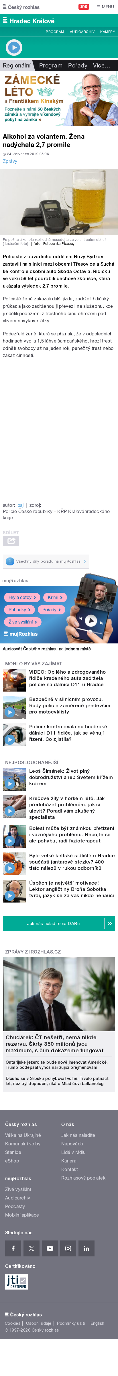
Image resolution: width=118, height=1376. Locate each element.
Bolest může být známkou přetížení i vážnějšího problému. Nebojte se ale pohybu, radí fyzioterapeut (71, 834)
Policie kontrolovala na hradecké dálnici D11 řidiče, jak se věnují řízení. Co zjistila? (68, 733)
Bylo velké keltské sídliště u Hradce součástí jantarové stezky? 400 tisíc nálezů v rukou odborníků (72, 862)
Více (101, 65)
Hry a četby (20, 597)
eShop (12, 1161)
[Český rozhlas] (21, 7)
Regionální (17, 65)
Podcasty (15, 1206)
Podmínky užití (71, 1323)
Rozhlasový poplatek (83, 1178)
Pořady (77, 65)
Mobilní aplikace (22, 1215)
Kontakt (69, 1169)
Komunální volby (22, 1144)
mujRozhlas (15, 580)
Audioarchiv (82, 32)
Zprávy (10, 161)
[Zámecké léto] (59, 98)
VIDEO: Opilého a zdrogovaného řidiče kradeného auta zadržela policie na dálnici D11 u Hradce (67, 678)
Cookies (12, 1323)
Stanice (13, 1152)
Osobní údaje (39, 1323)
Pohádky (17, 609)
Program (55, 32)
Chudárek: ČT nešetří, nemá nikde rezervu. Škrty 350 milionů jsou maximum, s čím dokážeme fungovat (54, 1044)
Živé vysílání (21, 622)
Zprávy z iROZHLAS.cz (33, 952)
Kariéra (68, 1161)
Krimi (53, 597)
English (97, 1323)
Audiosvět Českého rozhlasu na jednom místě (47, 649)
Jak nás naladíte (78, 1135)
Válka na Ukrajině (23, 1135)
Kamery (107, 32)
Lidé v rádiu (73, 1152)
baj (20, 505)
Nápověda (72, 1144)
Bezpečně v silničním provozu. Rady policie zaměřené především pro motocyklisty (70, 705)
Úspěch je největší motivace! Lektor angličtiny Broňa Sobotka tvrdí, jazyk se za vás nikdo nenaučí (71, 889)
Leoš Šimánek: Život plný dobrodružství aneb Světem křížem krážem (71, 777)
